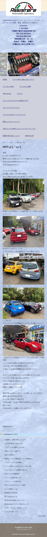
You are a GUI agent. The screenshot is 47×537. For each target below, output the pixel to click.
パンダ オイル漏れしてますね (14, 447)
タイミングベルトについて (11, 107)
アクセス (19, 93)
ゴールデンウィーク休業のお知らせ (15, 470)
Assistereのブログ (11, 434)
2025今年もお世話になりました (14, 500)
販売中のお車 (29, 136)
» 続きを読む (42, 516)
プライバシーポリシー (23, 529)
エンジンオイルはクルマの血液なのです (15, 100)
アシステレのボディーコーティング (14, 114)
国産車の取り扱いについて (11, 136)
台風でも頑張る (9, 455)
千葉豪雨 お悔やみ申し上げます (15, 440)
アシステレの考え (8, 86)
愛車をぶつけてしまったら (11, 122)
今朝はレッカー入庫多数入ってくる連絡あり (18, 459)
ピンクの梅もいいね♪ (11, 489)
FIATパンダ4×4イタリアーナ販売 (14, 485)
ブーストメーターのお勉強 (12, 462)
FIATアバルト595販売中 (12, 474)
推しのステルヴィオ (10, 496)
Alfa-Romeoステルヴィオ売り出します (16, 504)
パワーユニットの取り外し (12, 481)
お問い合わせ (7, 93)
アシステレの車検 (25, 86)
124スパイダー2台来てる (12, 451)
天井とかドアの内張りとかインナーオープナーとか (19, 129)
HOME (5, 79)
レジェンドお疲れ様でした (12, 477)
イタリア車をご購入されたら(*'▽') (23, 79)
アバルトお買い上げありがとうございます (17, 466)
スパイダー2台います (11, 512)
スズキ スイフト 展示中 (12, 508)
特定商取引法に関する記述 (23, 527)
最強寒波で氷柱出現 (10, 493)
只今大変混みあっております (13, 443)
